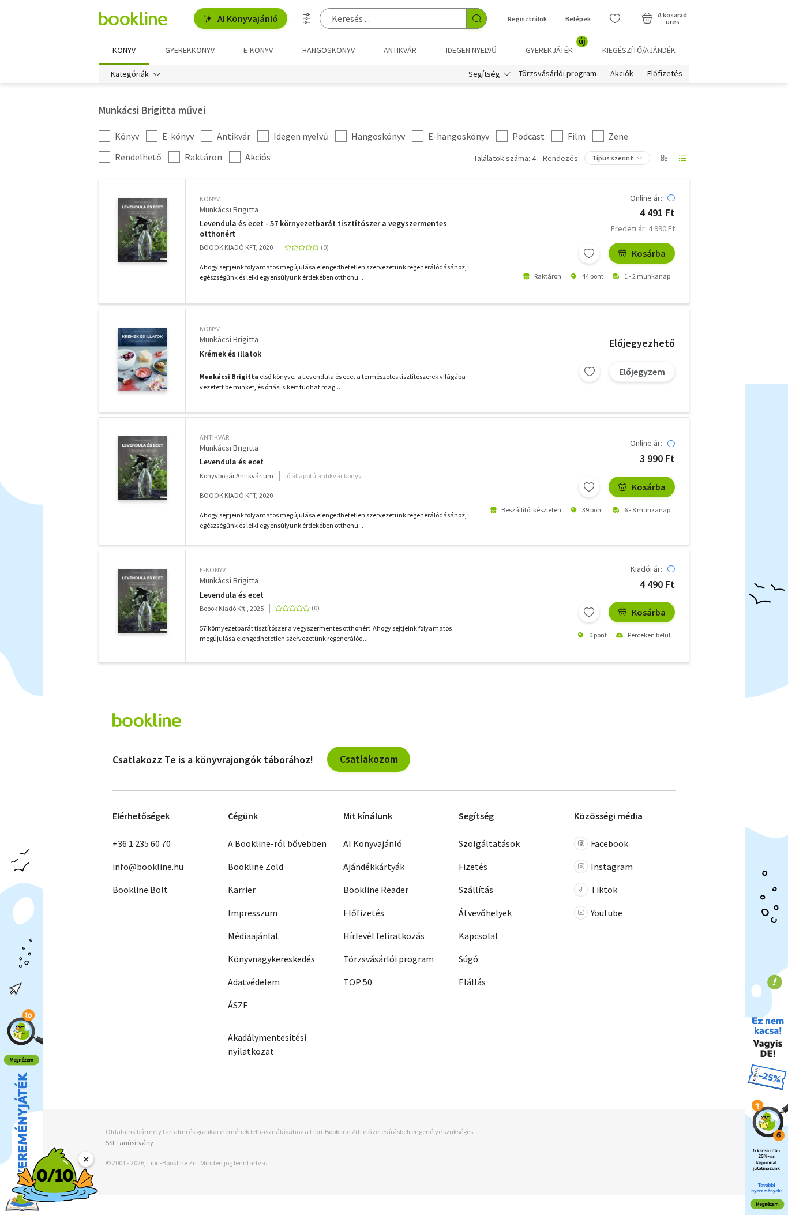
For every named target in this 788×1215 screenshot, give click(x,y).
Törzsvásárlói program (557, 73)
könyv (210, 198)
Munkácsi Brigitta (229, 209)
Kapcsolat (479, 936)
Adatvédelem (254, 982)
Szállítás (476, 889)
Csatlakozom (369, 759)
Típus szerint (612, 157)
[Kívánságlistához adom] (589, 253)
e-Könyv (213, 569)
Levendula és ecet (232, 462)
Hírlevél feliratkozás (384, 936)
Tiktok (604, 889)
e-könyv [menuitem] (258, 50)
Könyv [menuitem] (124, 50)
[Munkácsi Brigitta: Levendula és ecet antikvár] (142, 468)
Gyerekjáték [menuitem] (556, 46)
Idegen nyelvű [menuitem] (471, 50)
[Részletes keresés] (307, 18)
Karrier (242, 889)
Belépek (578, 18)
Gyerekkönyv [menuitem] (190, 50)
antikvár (214, 437)
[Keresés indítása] (476, 18)
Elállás (472, 982)
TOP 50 (357, 982)
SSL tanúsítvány (129, 1142)
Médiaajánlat (253, 936)
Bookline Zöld (255, 866)
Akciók (621, 73)
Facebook (609, 843)
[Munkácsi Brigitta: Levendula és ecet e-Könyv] (142, 601)
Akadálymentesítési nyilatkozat (267, 1044)
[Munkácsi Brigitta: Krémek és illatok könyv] (142, 359)
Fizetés (473, 866)
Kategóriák (130, 74)
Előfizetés (664, 73)
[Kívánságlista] (615, 18)
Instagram (612, 866)
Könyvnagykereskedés (271, 959)
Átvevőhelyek (485, 912)
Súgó (468, 959)
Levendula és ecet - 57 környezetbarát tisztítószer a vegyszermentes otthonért (323, 229)
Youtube (606, 912)
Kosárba (649, 253)
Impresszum (252, 912)
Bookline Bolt (140, 889)
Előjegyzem (642, 371)
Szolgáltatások (489, 843)
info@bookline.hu (147, 866)
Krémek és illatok (230, 354)
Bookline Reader (375, 889)
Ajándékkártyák (373, 866)
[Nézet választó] (664, 158)
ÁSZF (237, 1005)
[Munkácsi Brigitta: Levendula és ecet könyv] (142, 230)
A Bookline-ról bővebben (277, 843)
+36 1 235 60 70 (141, 843)
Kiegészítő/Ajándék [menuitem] (639, 50)
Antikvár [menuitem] (400, 50)
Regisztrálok (527, 18)
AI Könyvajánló (247, 18)
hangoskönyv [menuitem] (328, 50)
